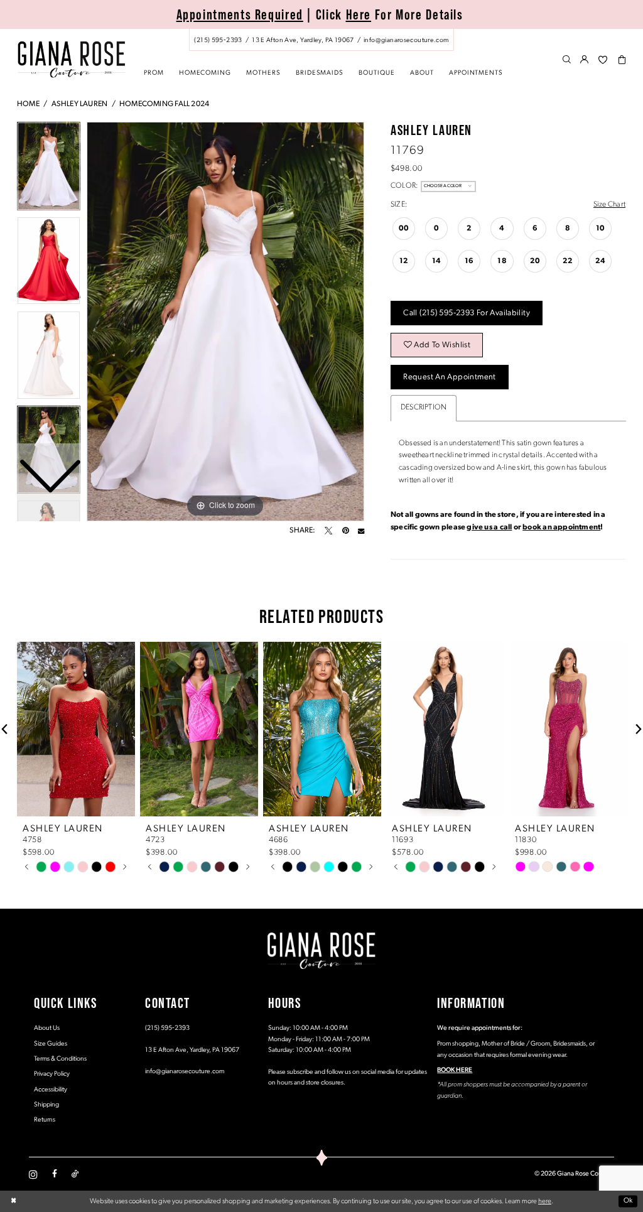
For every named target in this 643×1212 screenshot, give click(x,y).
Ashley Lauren (79, 104)
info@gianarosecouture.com (184, 1071)
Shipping (46, 1104)
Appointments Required (239, 14)
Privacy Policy (52, 1074)
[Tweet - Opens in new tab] (328, 530)
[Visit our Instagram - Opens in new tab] (33, 1174)
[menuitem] (321, 40)
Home (28, 104)
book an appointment (561, 527)
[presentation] (76, 729)
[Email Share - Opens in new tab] (361, 531)
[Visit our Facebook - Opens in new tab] (54, 1174)
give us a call (489, 527)
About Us (47, 1028)
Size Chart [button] (609, 204)
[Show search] (567, 60)
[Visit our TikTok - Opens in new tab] (75, 1174)
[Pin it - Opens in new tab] (345, 530)
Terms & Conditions (60, 1059)
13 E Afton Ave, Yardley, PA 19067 (192, 1050)
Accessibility (50, 1089)
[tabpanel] (225, 321)
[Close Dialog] (13, 1201)
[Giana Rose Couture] (71, 59)
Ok (628, 1201)
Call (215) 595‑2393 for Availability (466, 313)
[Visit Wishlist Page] (602, 60)
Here (359, 14)
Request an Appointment (449, 377)
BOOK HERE (454, 1070)
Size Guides (50, 1044)
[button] (585, 60)
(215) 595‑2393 (167, 1028)
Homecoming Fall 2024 (164, 104)
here (544, 1201)
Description (423, 407)
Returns (44, 1120)
